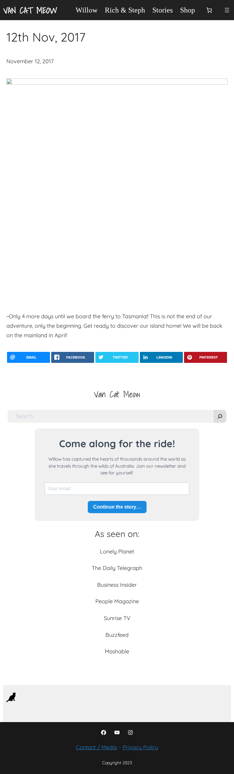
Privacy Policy (140, 747)
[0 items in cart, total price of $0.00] (209, 10)
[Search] (220, 416)
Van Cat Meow (30, 10)
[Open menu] (227, 10)
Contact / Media (96, 747)
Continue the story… (117, 506)
